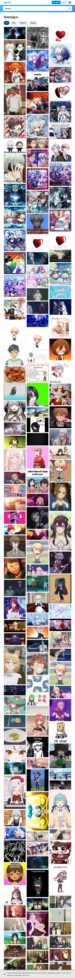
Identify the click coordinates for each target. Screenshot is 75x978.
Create (57, 2)
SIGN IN (64, 2)
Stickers (23, 23)
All (6, 23)
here (27, 975)
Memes (33, 23)
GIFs (13, 23)
